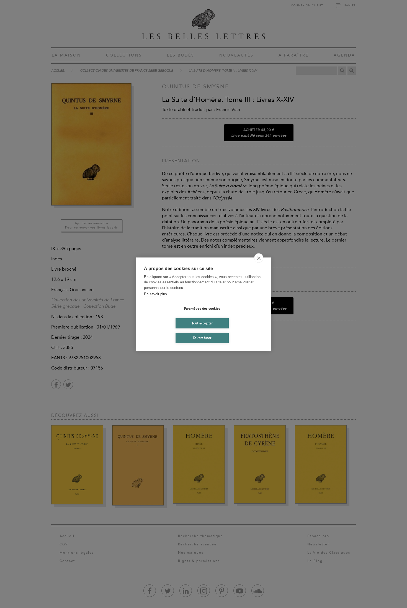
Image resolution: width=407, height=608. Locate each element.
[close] (258, 258)
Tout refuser (202, 338)
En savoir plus (155, 294)
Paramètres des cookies (202, 309)
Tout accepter (202, 323)
